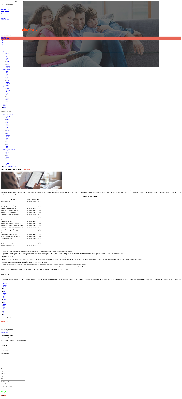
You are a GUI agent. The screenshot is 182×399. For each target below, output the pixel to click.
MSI (7, 63)
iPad (7, 71)
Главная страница (4, 109)
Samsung (8, 66)
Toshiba (7, 64)
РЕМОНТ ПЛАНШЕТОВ (8, 132)
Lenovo (7, 61)
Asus (7, 56)
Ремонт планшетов (7, 69)
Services (11, 109)
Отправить (3, 395)
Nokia (7, 136)
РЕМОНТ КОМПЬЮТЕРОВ (9, 166)
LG (7, 101)
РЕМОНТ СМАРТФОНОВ (9, 149)
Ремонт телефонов (7, 86)
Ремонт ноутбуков (7, 51)
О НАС (4, 107)
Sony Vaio (8, 67)
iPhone (7, 88)
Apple (7, 53)
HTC (7, 96)
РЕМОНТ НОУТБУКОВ (8, 114)
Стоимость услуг (4, 332)
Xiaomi (7, 82)
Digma (7, 85)
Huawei (7, 80)
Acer (7, 55)
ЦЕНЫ (4, 105)
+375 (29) (5, 9)
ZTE (7, 102)
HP (7, 59)
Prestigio (8, 83)
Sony (7, 77)
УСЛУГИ (5, 104)
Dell (7, 58)
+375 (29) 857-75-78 (5, 319)
